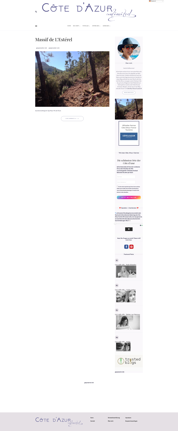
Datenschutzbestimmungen (126, 190)
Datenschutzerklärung (114, 417)
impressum (128, 417)
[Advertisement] (89, 397)
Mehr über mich (129, 92)
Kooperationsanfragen (131, 421)
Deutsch (153, 1)
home (91, 417)
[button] (126, 247)
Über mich (110, 421)
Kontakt (92, 421)
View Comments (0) (71, 118)
